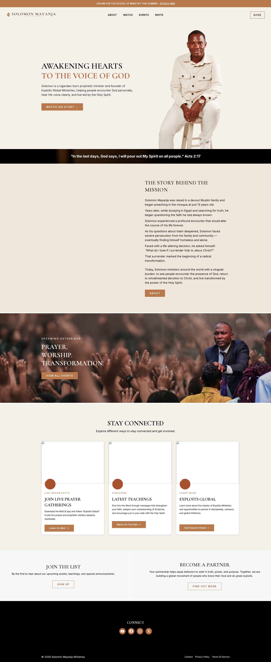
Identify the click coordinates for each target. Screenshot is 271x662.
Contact (189, 656)
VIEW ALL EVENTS (59, 375)
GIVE (257, 15)
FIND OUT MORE (205, 586)
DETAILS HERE (167, 3)
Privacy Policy (202, 656)
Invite (159, 14)
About (112, 14)
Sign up (63, 584)
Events (144, 14)
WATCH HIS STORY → (62, 106)
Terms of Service (221, 656)
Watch (128, 14)
